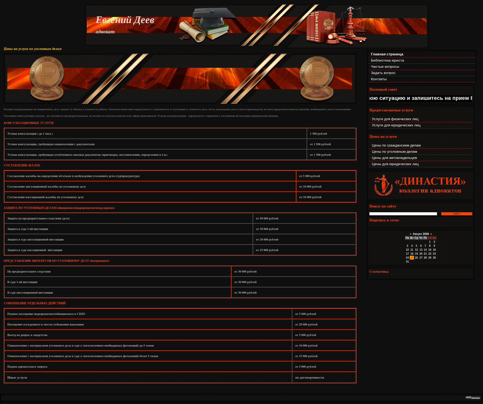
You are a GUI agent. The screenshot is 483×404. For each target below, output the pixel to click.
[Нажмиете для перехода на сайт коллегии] (420, 196)
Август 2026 (421, 233)
